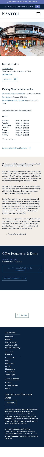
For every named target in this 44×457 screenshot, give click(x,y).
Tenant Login (10, 375)
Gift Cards (8, 339)
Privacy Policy (10, 372)
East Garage (6, 97)
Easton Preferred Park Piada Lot (13, 94)
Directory (8, 382)
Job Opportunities (11, 345)
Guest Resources (11, 342)
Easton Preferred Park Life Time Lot (14, 100)
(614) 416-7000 (25, 429)
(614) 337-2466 (7, 69)
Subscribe (11, 403)
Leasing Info (9, 363)
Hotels (7, 388)
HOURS (4, 117)
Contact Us (9, 336)
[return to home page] (10, 13)
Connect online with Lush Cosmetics (14, 148)
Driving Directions (11, 385)
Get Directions (7, 74)
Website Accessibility (12, 348)
